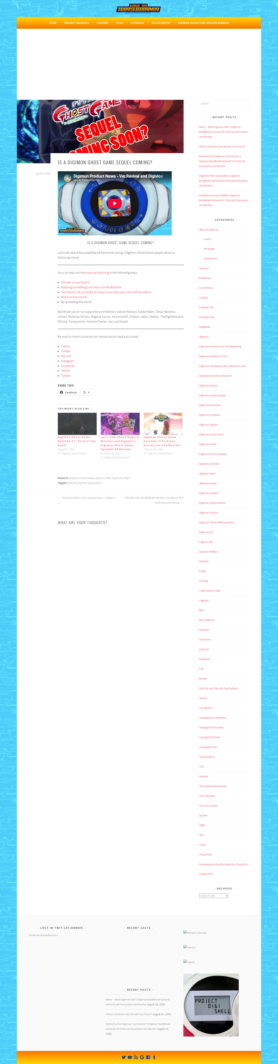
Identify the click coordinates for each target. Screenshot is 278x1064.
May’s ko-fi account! (74, 297)
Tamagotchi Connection (213, 717)
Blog (119, 23)
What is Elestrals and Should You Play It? (222, 146)
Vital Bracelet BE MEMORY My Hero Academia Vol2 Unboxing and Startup (154, 500)
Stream (203, 698)
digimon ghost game (90, 483)
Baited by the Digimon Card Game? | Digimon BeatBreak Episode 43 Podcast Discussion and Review (222, 161)
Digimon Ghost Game (81, 478)
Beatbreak (205, 278)
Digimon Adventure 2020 (213, 356)
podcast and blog (97, 272)
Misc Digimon (114, 478)
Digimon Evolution (209, 415)
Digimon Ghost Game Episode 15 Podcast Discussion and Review (162, 441)
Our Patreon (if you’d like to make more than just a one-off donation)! (106, 292)
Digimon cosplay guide (212, 395)
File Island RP (161, 23)
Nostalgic (209, 248)
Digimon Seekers (208, 493)
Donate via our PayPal (75, 282)
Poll (201, 669)
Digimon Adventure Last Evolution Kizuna (222, 366)
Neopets (204, 629)
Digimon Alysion (208, 385)
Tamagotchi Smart (209, 737)
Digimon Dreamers (210, 405)
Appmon (204, 268)
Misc (201, 610)
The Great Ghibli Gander (213, 786)
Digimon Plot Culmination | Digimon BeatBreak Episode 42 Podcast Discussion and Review (223, 180)
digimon (100, 478)
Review (203, 678)
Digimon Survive (208, 512)
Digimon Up (206, 532)
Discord (102, 23)
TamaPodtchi (207, 757)
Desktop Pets (207, 317)
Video (126, 478)
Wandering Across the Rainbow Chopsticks (223, 864)
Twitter (65, 351)
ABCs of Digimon (208, 229)
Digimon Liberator (209, 464)
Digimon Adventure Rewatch (215, 376)
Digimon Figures (208, 424)
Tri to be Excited (208, 805)
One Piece (205, 639)
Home (53, 23)
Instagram (67, 361)
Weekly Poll (205, 874)
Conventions (206, 288)
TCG (201, 766)
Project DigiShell (76, 23)
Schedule (137, 23)
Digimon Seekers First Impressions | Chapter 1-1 (87, 500)
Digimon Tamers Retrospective (216, 522)
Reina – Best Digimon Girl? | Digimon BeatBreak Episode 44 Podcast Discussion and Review (223, 131)
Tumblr (66, 375)
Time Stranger (207, 796)
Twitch (65, 346)
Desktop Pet (206, 307)
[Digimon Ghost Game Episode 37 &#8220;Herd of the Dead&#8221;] (77, 424)
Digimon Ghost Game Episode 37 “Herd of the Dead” (77, 441)
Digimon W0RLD (208, 551)
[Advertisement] (139, 69)
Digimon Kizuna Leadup (213, 454)
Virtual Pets (205, 854)
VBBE (202, 825)
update (203, 815)
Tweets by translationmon (43, 935)
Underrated (210, 258)
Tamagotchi (206, 708)
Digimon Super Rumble (212, 503)
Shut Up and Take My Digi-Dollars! (218, 688)
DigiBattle (204, 327)
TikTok (65, 371)
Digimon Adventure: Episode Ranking (203, 23)
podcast (204, 649)
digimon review (208, 483)
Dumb (207, 239)
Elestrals (204, 561)
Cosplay (203, 297)
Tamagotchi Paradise (211, 727)
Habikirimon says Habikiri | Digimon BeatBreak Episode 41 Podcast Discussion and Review (223, 200)
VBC (201, 835)
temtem (203, 776)
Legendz (204, 600)
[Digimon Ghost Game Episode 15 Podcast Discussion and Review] (163, 424)
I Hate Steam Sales (209, 590)
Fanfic (202, 571)
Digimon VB (205, 542)
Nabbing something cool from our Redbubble (91, 287)
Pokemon (204, 659)
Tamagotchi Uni (208, 747)
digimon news (207, 473)
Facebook (67, 366)
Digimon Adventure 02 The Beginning (220, 346)
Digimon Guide (207, 444)
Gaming (203, 581)
